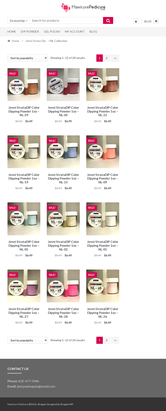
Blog (93, 31)
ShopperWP (66, 404)
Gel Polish (52, 31)
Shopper (41, 404)
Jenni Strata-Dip (36, 40)
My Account (74, 31)
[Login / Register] (135, 21)
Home (11, 31)
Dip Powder (30, 31)
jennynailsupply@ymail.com (36, 386)
